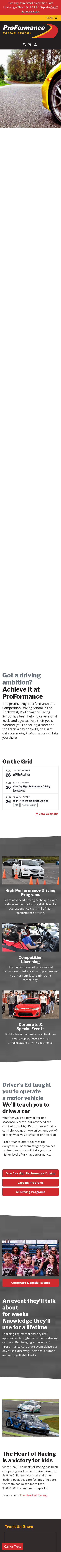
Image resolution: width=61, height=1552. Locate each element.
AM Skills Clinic (21, 773)
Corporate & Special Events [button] (30, 1283)
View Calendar (48, 814)
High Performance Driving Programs (30, 892)
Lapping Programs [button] (30, 1182)
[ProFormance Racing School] (30, 32)
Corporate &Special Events (30, 1026)
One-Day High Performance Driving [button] (30, 1173)
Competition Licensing (30, 959)
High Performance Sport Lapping (30, 800)
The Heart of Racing (33, 1495)
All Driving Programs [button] (30, 1192)
